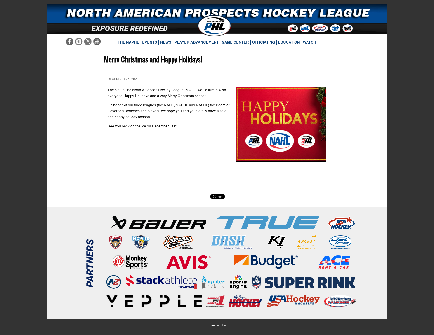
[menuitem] (128, 42)
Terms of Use (217, 325)
